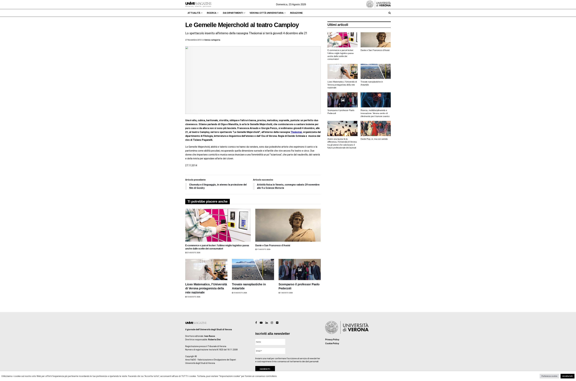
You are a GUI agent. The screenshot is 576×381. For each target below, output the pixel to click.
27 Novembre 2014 (193, 40)
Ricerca (211, 13)
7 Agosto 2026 (286, 293)
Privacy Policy (332, 339)
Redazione (296, 13)
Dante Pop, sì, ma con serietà (374, 139)
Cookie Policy (332, 343)
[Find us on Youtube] (261, 323)
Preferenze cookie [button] (549, 376)
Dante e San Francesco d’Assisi (272, 245)
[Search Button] (389, 13)
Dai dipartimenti (233, 13)
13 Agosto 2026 (193, 297)
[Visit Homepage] (198, 5)
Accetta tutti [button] (567, 376)
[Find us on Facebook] (256, 323)
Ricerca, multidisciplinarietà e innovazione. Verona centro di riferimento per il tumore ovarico (375, 113)
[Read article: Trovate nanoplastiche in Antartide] (253, 269)
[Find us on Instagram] (272, 323)
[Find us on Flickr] (277, 323)
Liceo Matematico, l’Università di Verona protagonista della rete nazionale (206, 288)
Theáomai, (296, 132)
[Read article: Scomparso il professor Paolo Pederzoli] (300, 269)
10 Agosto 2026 (240, 293)
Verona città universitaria (267, 13)
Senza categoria (212, 40)
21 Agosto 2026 (193, 253)
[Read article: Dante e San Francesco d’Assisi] (288, 225)
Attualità (194, 13)
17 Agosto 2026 (263, 249)
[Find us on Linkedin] (267, 323)
